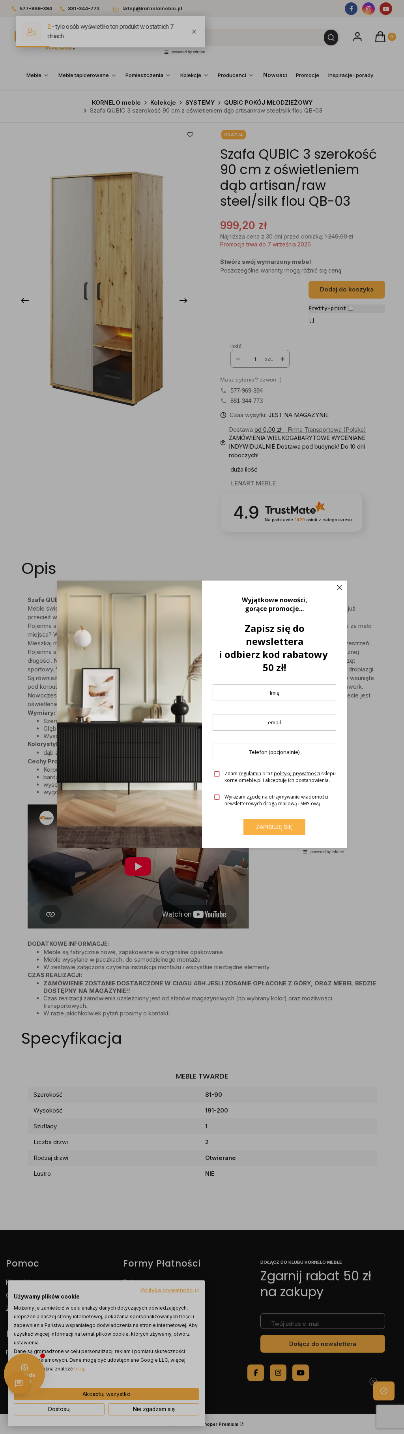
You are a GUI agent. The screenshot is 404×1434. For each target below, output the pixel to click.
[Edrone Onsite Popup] (202, 717)
